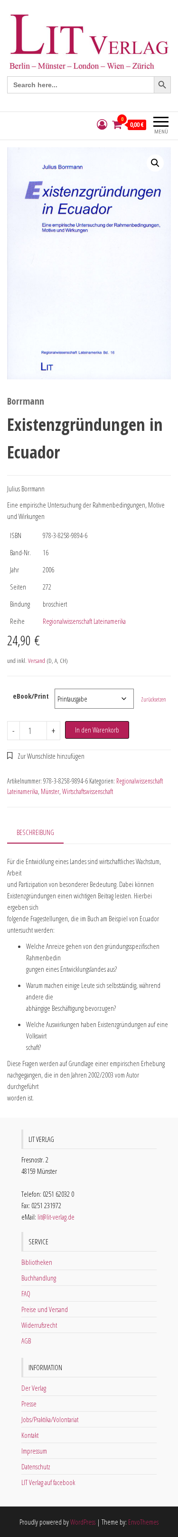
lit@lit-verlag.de (56, 1216)
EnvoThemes (143, 1522)
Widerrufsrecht (39, 1325)
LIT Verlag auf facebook (48, 1482)
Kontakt (29, 1435)
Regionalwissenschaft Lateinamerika (84, 621)
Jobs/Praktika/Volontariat (49, 1419)
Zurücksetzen (153, 699)
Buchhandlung (38, 1278)
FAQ (25, 1293)
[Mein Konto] (102, 125)
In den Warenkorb (97, 729)
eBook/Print (31, 696)
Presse (29, 1403)
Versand (36, 660)
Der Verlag (33, 1388)
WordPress (82, 1522)
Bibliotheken (36, 1262)
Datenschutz (35, 1466)
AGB (26, 1340)
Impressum (34, 1451)
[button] (155, 163)
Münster (50, 791)
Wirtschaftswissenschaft (87, 791)
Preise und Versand (44, 1309)
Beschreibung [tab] (35, 832)
